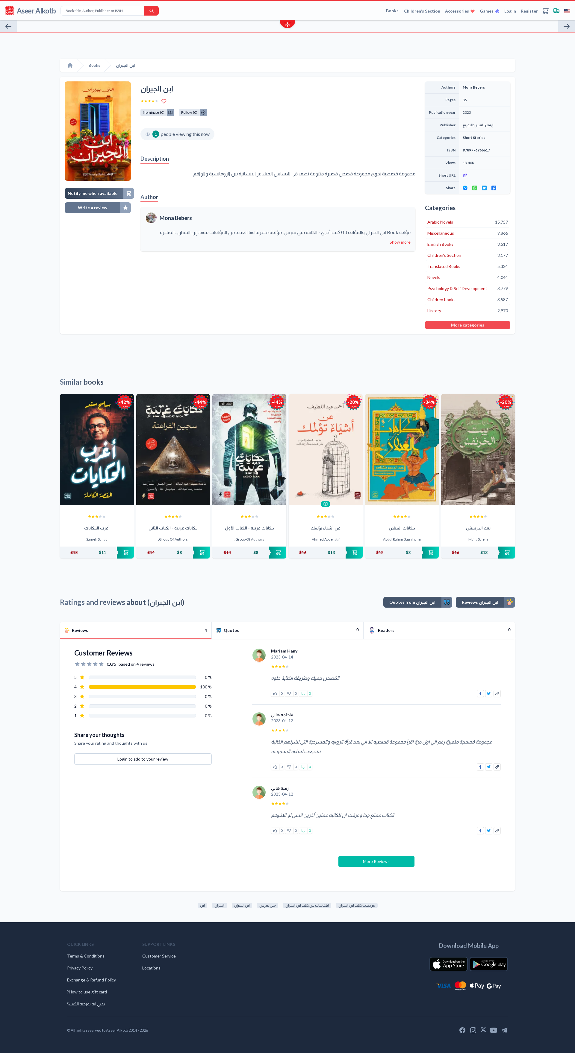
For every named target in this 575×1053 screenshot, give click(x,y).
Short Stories (474, 137)
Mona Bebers (176, 218)
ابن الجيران (242, 905)
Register (529, 10)
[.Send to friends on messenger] (465, 188)
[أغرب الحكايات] (97, 449)
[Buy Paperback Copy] (97, 553)
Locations (151, 967)
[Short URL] (485, 175)
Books (392, 10)
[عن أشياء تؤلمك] (326, 449)
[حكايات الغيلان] (402, 449)
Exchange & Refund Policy (91, 979)
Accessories (457, 10)
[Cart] (545, 11)
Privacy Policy (80, 967)
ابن (202, 905)
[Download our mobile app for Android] (489, 964)
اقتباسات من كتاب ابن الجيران (307, 905)
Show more (400, 242)
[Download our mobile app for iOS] (448, 964)
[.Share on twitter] (484, 188)
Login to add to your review (142, 758)
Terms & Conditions (86, 955)
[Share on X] (488, 693)
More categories (467, 324)
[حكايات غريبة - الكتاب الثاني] (173, 449)
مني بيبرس (267, 905)
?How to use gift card (87, 991)
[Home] (70, 65)
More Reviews (376, 861)
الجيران (219, 905)
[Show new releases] (287, 25)
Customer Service (159, 955)
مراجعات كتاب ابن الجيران (356, 905)
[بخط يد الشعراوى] (566, 26)
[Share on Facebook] (480, 693)
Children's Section (422, 10)
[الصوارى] (8, 26)
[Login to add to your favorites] (164, 101)
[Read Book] (325, 504)
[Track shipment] (556, 11)
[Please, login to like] (275, 694)
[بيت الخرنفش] (478, 449)
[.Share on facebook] (493, 188)
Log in (510, 10)
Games (487, 10)
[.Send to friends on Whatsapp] (474, 188)
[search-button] (151, 11)
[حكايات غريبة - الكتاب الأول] (249, 449)
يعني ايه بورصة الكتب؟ (86, 1003)
